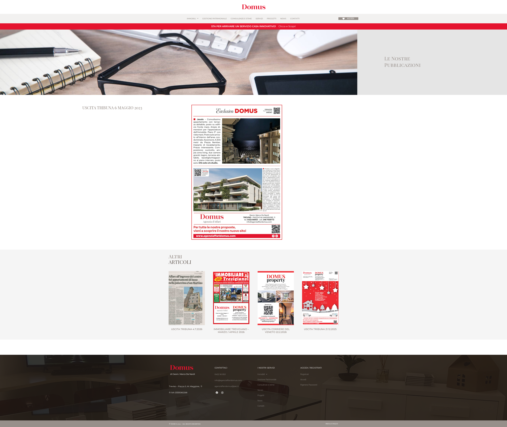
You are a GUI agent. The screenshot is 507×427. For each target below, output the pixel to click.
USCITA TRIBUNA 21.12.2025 (320, 329)
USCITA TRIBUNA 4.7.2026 (186, 329)
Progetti (271, 19)
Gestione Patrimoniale (214, 19)
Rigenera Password (308, 385)
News (283, 19)
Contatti (295, 19)
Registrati (304, 374)
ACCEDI (350, 18)
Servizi (259, 19)
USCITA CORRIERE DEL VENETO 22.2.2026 (276, 331)
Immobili (191, 19)
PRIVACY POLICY (332, 424)
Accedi (303, 379)
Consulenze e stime (241, 19)
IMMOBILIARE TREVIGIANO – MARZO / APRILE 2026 (231, 331)
